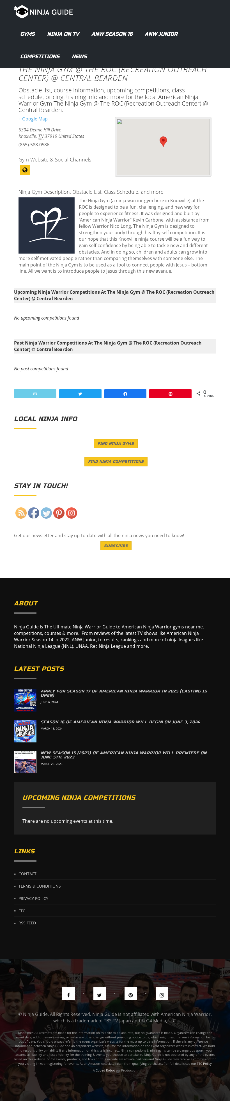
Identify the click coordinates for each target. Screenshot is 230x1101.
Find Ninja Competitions (116, 461)
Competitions (39, 56)
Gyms (27, 34)
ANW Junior (161, 34)
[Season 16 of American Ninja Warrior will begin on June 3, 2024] (25, 731)
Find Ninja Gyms (116, 443)
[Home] (43, 11)
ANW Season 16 (111, 34)
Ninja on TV (63, 34)
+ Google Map (33, 119)
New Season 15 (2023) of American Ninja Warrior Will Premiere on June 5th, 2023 (124, 755)
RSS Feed (27, 923)
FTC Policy (204, 1063)
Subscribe (116, 546)
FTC (22, 910)
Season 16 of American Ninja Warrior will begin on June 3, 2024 (120, 722)
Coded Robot (106, 1070)
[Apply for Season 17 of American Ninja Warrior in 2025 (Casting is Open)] (25, 700)
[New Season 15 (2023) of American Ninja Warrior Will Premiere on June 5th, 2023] (25, 762)
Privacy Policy (33, 898)
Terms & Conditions (40, 886)
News (79, 56)
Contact (27, 873)
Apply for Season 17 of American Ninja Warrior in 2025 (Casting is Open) (124, 693)
